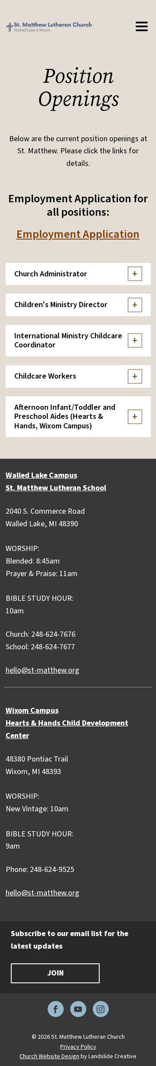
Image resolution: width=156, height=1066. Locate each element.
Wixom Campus (32, 710)
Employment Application (78, 234)
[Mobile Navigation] (141, 26)
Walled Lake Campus (41, 475)
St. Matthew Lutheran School (56, 488)
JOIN (55, 973)
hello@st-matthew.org (42, 670)
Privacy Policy (78, 1047)
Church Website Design (49, 1056)
